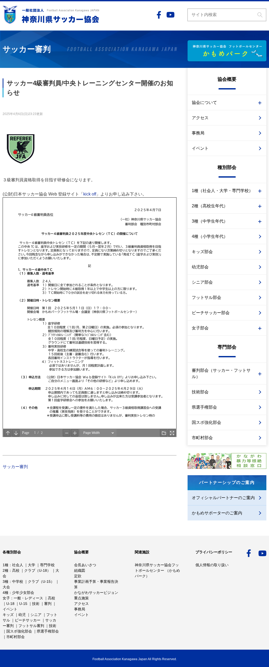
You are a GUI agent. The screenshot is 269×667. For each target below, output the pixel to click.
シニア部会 (202, 282)
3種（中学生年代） (210, 221)
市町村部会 (202, 437)
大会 (6, 587)
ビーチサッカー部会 (211, 312)
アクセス (200, 118)
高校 (15, 570)
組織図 (79, 570)
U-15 (23, 603)
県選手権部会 (204, 407)
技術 (35, 603)
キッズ (8, 615)
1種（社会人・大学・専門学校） (222, 190)
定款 (77, 576)
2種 (5, 570)
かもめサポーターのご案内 (217, 513)
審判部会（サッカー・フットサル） (221, 373)
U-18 (10, 603)
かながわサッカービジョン (96, 592)
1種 (5, 565)
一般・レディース (28, 598)
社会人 (17, 565)
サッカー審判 (15, 466)
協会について (204, 102)
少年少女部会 (23, 592)
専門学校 (47, 565)
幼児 (22, 615)
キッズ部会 (202, 251)
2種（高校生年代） (210, 206)
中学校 (17, 581)
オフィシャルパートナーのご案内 (223, 497)
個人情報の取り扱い (212, 565)
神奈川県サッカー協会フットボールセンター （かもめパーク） (157, 570)
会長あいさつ (85, 565)
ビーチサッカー (27, 620)
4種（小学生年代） (210, 236)
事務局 (198, 133)
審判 (47, 603)
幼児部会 (200, 267)
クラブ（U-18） (37, 570)
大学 (31, 565)
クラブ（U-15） (41, 581)
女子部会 (200, 328)
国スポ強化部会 (206, 422)
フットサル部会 (206, 297)
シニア (36, 615)
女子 (6, 598)
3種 (5, 581)
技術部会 (200, 392)
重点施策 (81, 598)
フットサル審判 (31, 626)
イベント (200, 148)
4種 (5, 592)
